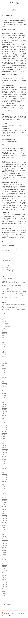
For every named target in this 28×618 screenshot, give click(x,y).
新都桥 (12, 296)
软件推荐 (4, 344)
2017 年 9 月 (4, 422)
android (10, 278)
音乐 (12, 297)
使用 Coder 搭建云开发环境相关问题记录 (10, 307)
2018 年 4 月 (4, 418)
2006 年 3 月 (4, 584)
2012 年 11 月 (5, 470)
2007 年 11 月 (5, 559)
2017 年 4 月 (4, 427)
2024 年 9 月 (4, 363)
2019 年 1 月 (4, 411)
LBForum (18, 285)
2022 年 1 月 (4, 384)
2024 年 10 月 (5, 361)
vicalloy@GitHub (5, 265)
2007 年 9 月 (4, 563)
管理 (19, 296)
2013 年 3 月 (4, 463)
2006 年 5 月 (4, 581)
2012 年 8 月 (4, 475)
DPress (4, 285)
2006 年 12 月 (5, 572)
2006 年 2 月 (4, 586)
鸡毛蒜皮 (4, 346)
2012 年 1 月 (4, 488)
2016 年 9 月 (4, 438)
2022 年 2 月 (4, 383)
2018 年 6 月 (4, 417)
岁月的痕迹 (4, 332)
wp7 (14, 293)
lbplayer (23, 285)
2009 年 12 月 (5, 525)
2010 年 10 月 (5, 511)
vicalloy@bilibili (5, 269)
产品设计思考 (5, 328)
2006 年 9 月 (4, 577)
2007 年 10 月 (5, 561)
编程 (3, 337)
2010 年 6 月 (4, 517)
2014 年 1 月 (4, 461)
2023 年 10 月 (5, 367)
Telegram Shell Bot (16, 291)
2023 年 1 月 (4, 377)
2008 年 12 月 (5, 540)
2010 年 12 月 (5, 508)
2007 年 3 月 (4, 566)
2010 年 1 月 (4, 524)
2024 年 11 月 (5, 360)
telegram (11, 291)
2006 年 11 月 (5, 574)
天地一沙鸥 (14, 3)
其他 (3, 330)
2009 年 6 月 (4, 531)
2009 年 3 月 (4, 536)
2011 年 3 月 (4, 504)
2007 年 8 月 (4, 565)
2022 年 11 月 (5, 381)
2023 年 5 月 (4, 374)
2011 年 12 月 (5, 490)
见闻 (3, 339)
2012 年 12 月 (5, 468)
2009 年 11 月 (5, 527)
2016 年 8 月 (4, 440)
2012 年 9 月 (4, 474)
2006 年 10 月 (5, 575)
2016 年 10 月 (5, 436)
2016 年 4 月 (4, 443)
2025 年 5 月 (4, 352)
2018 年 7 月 (4, 415)
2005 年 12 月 (5, 590)
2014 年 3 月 (4, 459)
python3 (16, 288)
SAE (3, 291)
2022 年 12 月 (5, 379)
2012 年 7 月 (4, 477)
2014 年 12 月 (5, 454)
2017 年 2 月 (4, 431)
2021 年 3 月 (4, 397)
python (10, 288)
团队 (7, 296)
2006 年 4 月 (4, 583)
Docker (23, 282)
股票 (6, 297)
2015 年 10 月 (5, 449)
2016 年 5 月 (4, 442)
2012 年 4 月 (4, 483)
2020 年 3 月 (4, 404)
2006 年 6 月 (4, 579)
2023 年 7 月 (4, 370)
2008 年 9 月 (4, 543)
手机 (9, 296)
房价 (3, 250)
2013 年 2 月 (4, 465)
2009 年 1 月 (4, 538)
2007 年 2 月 (4, 568)
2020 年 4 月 (4, 402)
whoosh (6, 293)
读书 (3, 341)
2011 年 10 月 (5, 493)
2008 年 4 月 (4, 552)
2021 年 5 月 (4, 393)
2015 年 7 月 (4, 450)
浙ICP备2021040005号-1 (7, 604)
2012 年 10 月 (5, 472)
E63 (7, 285)
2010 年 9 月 (4, 513)
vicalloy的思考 (5, 325)
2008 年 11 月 (5, 541)
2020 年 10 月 (5, 401)
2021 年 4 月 (4, 395)
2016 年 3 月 (4, 445)
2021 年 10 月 (5, 390)
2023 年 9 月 (4, 368)
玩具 (3, 335)
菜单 (14, 9)
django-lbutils (22, 260)
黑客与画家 (18, 297)
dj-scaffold (21, 278)
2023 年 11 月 (5, 365)
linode (3, 288)
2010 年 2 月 (4, 522)
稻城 (17, 296)
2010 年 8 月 (4, 515)
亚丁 (22, 293)
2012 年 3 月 (4, 484)
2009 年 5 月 (4, 533)
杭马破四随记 (5, 315)
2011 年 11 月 (5, 492)
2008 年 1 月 (4, 556)
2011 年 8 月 (4, 497)
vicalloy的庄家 (5, 323)
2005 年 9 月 (4, 595)
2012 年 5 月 (4, 481)
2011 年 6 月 (4, 500)
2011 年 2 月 (4, 506)
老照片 (3, 297)
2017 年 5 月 (4, 426)
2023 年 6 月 (4, 372)
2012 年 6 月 (4, 479)
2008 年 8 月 (4, 545)
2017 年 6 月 (4, 424)
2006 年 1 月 (4, 588)
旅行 (14, 296)
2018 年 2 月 (4, 420)
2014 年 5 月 (4, 458)
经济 (6, 250)
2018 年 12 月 (5, 413)
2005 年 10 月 (5, 593)
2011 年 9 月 (4, 495)
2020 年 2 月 (4, 406)
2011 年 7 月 (4, 499)
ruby (23, 288)
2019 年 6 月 (4, 408)
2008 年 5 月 (4, 550)
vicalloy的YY (4, 321)
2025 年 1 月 (4, 358)
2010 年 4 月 (4, 520)
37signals (4, 278)
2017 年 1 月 (4, 433)
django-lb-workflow (15, 282)
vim (3, 294)
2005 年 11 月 (5, 591)
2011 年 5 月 (4, 502)
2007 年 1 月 (4, 570)
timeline (23, 291)
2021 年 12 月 (5, 386)
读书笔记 (9, 297)
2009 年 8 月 (4, 529)
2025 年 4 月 (4, 354)
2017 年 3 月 (4, 429)
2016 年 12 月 (5, 434)
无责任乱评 (17, 249)
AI (6, 278)
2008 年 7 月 (4, 547)
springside (7, 291)
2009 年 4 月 (4, 534)
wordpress (10, 293)
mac (6, 288)
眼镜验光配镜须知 (6, 260)
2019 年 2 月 (4, 409)
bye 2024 (4, 313)
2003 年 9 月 (4, 599)
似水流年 (4, 296)
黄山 (15, 297)
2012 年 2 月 (4, 486)
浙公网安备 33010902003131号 (10, 613)
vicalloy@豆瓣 (5, 267)
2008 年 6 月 (4, 549)
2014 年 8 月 (4, 456)
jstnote (13, 285)
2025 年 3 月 (4, 356)
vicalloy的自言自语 (6, 326)
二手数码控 (18, 293)
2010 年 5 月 (4, 518)
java (10, 285)
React (20, 288)
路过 (3, 342)
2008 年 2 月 (4, 554)
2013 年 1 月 (4, 467)
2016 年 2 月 (4, 447)
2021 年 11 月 (5, 388)
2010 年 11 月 (5, 509)
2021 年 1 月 (4, 399)
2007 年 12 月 (5, 558)
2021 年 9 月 (4, 392)
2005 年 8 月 (4, 597)
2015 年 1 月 (4, 452)
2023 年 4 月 (4, 376)
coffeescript (15, 278)
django (5, 281)
